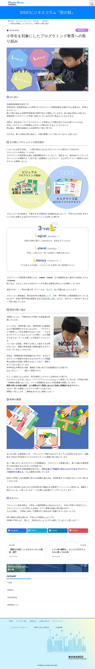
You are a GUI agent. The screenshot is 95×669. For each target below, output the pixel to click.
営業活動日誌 (12, 597)
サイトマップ (57, 621)
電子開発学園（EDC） (47, 298)
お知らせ (33, 621)
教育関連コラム (13, 605)
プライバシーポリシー (20, 627)
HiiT (8, 298)
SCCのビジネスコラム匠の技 (18, 568)
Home (11, 621)
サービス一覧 (21, 621)
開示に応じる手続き (42, 627)
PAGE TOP (91, 647)
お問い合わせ (44, 621)
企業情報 (59, 627)
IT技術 (9, 583)
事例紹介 (82, 30)
